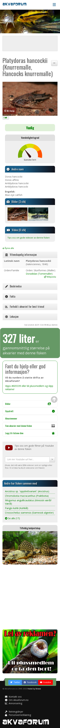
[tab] (30, 255)
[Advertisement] (30, 597)
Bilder (7, 403)
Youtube (47, 682)
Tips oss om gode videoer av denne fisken (29, 237)
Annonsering (15, 703)
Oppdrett (9, 411)
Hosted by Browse (34, 689)
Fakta (11, 296)
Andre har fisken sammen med (20, 483)
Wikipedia (51, 276)
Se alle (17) (13, 518)
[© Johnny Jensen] (38, 213)
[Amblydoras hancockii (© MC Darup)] (30, 99)
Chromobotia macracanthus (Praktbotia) (27, 495)
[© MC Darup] (18, 213)
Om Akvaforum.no (18, 700)
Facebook (31, 682)
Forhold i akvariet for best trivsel (26, 307)
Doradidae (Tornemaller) (39, 273)
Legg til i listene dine (14, 433)
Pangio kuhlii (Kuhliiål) (16, 508)
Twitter (16, 682)
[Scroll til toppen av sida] (54, 399)
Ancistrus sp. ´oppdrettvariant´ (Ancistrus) (27, 491)
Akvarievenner (11, 418)
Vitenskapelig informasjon (22, 255)
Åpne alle (9, 248)
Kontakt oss (15, 696)
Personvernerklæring (19, 715)
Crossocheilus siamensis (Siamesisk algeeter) (29, 512)
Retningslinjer (15, 711)
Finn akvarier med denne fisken (18, 425)
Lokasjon (13, 317)
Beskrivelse (15, 286)
